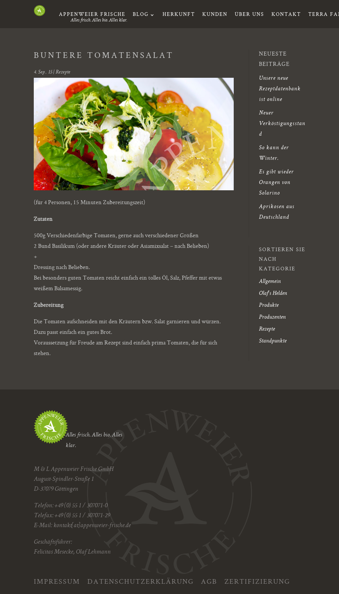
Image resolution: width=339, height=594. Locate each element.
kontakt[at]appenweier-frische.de (92, 526)
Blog (141, 16)
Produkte (268, 305)
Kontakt (286, 16)
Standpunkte (272, 341)
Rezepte (63, 72)
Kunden (214, 16)
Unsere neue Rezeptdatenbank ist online (280, 89)
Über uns (249, 16)
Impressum (57, 580)
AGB (209, 580)
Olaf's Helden (273, 294)
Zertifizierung (257, 580)
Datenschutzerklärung (140, 580)
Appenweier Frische (92, 16)
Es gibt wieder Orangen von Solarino (276, 182)
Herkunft (179, 16)
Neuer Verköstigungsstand (282, 123)
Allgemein (270, 282)
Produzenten (272, 317)
